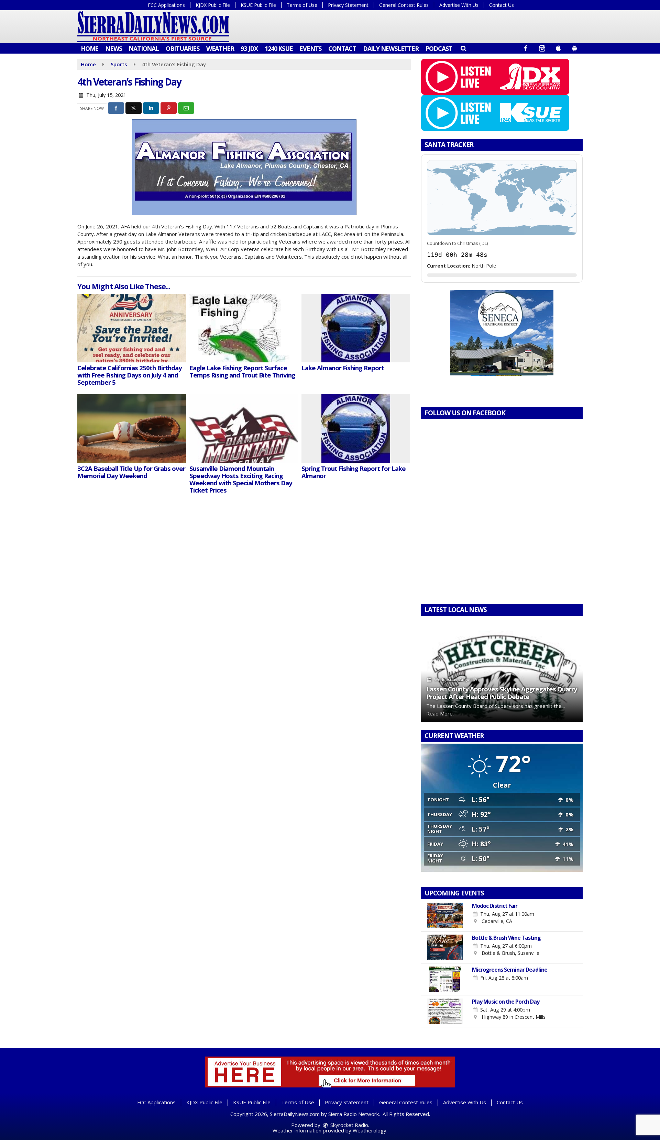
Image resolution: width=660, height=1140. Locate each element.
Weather (220, 48)
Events (310, 48)
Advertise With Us (458, 5)
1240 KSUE (279, 48)
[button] (463, 48)
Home (89, 48)
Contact (342, 48)
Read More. (455, 713)
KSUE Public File (258, 5)
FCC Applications (166, 5)
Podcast (439, 48)
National (143, 48)
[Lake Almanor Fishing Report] (355, 328)
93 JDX (249, 48)
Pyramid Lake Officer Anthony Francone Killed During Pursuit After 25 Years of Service (492, 693)
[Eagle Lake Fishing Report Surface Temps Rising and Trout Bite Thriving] (243, 328)
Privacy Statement (348, 5)
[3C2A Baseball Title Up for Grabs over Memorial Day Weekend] (131, 428)
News (113, 48)
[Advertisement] (501, 333)
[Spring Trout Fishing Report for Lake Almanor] (355, 428)
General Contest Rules (404, 5)
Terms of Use (302, 5)
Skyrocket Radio (348, 1124)
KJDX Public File (213, 5)
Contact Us (501, 5)
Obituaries (182, 48)
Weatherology (369, 1130)
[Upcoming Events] (445, 915)
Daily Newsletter (391, 48)
